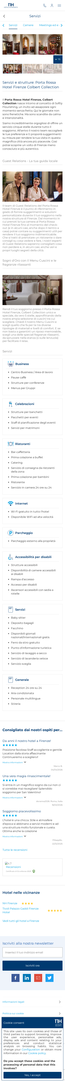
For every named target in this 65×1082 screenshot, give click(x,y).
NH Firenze (9, 903)
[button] (3, 16)
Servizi (13, 25)
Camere (28, 25)
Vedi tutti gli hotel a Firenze (20, 920)
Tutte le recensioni (14, 849)
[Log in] (54, 5)
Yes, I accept (32, 1075)
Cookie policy (37, 1053)
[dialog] (32, 1048)
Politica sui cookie (13, 1013)
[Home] (11, 5)
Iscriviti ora (33, 965)
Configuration (31, 1049)
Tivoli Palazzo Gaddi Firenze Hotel (20, 910)
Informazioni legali (13, 1001)
